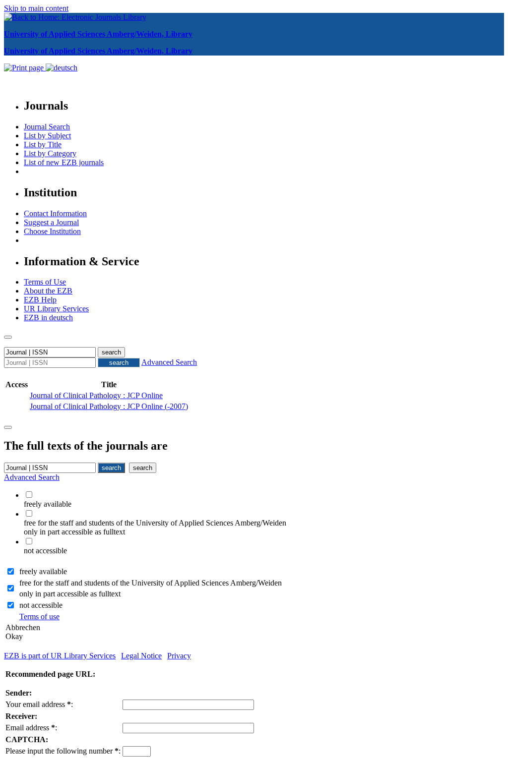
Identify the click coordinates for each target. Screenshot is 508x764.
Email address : (31, 727)
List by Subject (47, 135)
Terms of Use (45, 282)
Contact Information (55, 213)
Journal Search (47, 126)
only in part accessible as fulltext (70, 593)
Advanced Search (169, 362)
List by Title (43, 144)
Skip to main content (36, 8)
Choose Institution (52, 231)
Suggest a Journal (51, 222)
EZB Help (40, 299)
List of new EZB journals (64, 162)
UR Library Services (56, 308)
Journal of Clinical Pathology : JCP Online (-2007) (109, 406)
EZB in (48, 317)
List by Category (50, 153)
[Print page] (25, 67)
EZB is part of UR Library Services (60, 655)
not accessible (41, 605)
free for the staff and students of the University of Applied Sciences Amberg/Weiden (150, 583)
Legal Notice (141, 655)
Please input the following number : (63, 751)
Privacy (179, 655)
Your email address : (39, 704)
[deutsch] (61, 67)
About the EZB (48, 291)
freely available (43, 571)
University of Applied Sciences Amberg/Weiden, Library (98, 34)
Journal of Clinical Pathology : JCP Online (96, 395)
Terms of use (39, 616)
